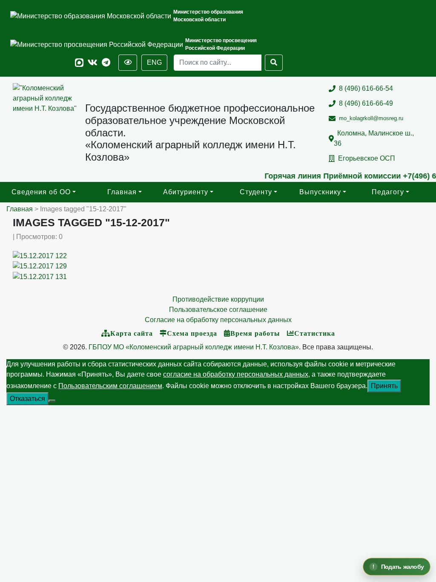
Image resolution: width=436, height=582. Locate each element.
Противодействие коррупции (218, 299)
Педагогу (388, 192)
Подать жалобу (402, 566)
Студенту (256, 192)
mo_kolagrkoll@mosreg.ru (371, 118)
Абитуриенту (185, 192)
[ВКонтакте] (93, 62)
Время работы (255, 333)
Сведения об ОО (41, 192)
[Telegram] (106, 62)
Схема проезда (192, 333)
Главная (122, 192)
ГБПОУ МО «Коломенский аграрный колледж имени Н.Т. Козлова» (194, 347)
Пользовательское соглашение (218, 309)
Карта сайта (131, 333)
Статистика (314, 333)
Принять (384, 385)
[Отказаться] (52, 401)
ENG (154, 62)
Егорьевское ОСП (366, 158)
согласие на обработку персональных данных (235, 374)
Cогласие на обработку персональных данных (218, 319)
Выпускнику (320, 192)
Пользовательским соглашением (110, 385)
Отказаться (27, 398)
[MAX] (79, 62)
